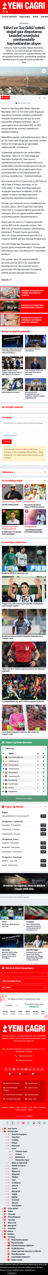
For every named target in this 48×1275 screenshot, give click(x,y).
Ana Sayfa (12, 1129)
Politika (11, 1107)
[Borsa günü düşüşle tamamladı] (35, 341)
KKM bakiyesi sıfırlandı (11, 392)
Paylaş (6, 97)
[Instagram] (18, 1069)
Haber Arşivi (32, 1099)
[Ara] (3, 12)
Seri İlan (11, 1220)
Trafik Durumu (33, 1088)
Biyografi (15, 1191)
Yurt (13, 1180)
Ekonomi (24, 23)
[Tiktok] (30, 1069)
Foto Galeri (13, 1208)
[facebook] (7, 1123)
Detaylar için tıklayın (24, 798)
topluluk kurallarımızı (22, 449)
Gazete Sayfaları (9, 17)
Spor (4, 922)
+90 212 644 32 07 (25, 1056)
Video (10, 1211)
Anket (35, 17)
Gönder (6, 442)
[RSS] (42, 1069)
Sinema (14, 1203)
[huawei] (36, 1074)
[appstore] (13, 1074)
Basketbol (20, 1157)
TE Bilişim (29, 1116)
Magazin (15, 1174)
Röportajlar (25, 17)
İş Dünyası (16, 1183)
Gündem (4, 1107)
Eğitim (14, 1197)
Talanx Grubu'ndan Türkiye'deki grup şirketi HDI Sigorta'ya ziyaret (11, 372)
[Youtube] (26, 1069)
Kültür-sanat (32, 950)
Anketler (12, 1228)
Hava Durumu (33, 1083)
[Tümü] (45, 472)
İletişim (11, 1234)
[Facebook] (6, 1069)
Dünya (18, 1107)
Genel (14, 1188)
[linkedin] (45, 1123)
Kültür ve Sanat (21, 1110)
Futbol (18, 1154)
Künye (10, 1231)
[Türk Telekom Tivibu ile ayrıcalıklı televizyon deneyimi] (35, 363)
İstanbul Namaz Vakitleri (10, 1089)
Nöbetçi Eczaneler (13, 1083)
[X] (10, 1069)
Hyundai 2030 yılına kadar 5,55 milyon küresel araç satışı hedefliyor (12, 351)
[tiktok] (34, 1123)
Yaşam (30, 1110)
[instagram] (18, 1123)
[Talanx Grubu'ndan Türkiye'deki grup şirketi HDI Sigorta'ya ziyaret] (12, 363)
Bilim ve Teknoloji (39, 1107)
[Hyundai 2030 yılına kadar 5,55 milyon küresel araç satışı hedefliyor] (12, 341)
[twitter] (13, 1123)
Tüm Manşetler (33, 1094)
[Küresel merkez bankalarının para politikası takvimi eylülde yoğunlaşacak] (35, 384)
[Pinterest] (14, 1069)
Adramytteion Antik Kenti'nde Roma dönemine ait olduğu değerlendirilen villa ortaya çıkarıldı (34, 956)
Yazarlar (12, 1214)
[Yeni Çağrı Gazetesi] (23, 5)
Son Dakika (16, 1206)
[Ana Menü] (7, 12)
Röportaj (15, 1171)
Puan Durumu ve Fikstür (14, 1094)
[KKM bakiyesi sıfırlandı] (12, 384)
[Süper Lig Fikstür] (45, 807)
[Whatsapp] (38, 1069)
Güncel (14, 1186)
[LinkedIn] (22, 1069)
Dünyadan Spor (22, 1160)
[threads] (39, 1123)
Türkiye (14, 1177)
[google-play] (25, 1074)
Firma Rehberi (14, 1217)
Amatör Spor (21, 1151)
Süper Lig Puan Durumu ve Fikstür (26, 1251)
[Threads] (34, 1069)
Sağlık (14, 1194)
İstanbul (30, 922)
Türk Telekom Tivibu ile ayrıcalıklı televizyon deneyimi (34, 372)
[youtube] (23, 1123)
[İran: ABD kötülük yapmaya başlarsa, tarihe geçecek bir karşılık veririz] (36, 913)
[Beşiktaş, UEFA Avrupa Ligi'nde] (12, 913)
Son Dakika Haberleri (13, 1099)
